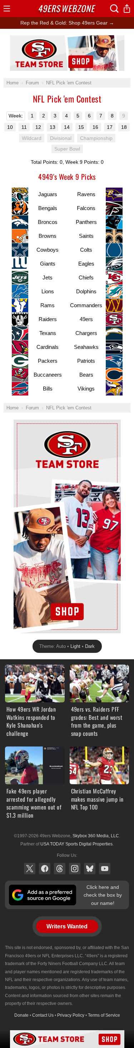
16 (95, 127)
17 (110, 127)
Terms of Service (104, 1015)
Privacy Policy (70, 1015)
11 (24, 127)
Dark (90, 646)
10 (10, 127)
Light (75, 646)
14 (67, 127)
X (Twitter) (29, 868)
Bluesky (89, 868)
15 (81, 127)
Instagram (74, 868)
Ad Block (67, 39)
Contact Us (43, 1015)
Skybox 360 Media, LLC (96, 835)
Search (114, 8)
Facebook (44, 868)
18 (124, 127)
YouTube (104, 868)
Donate (21, 1015)
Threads (59, 868)
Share (127, 8)
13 (52, 127)
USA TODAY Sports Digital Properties (76, 844)
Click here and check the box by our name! (103, 895)
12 (38, 127)
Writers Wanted (67, 926)
